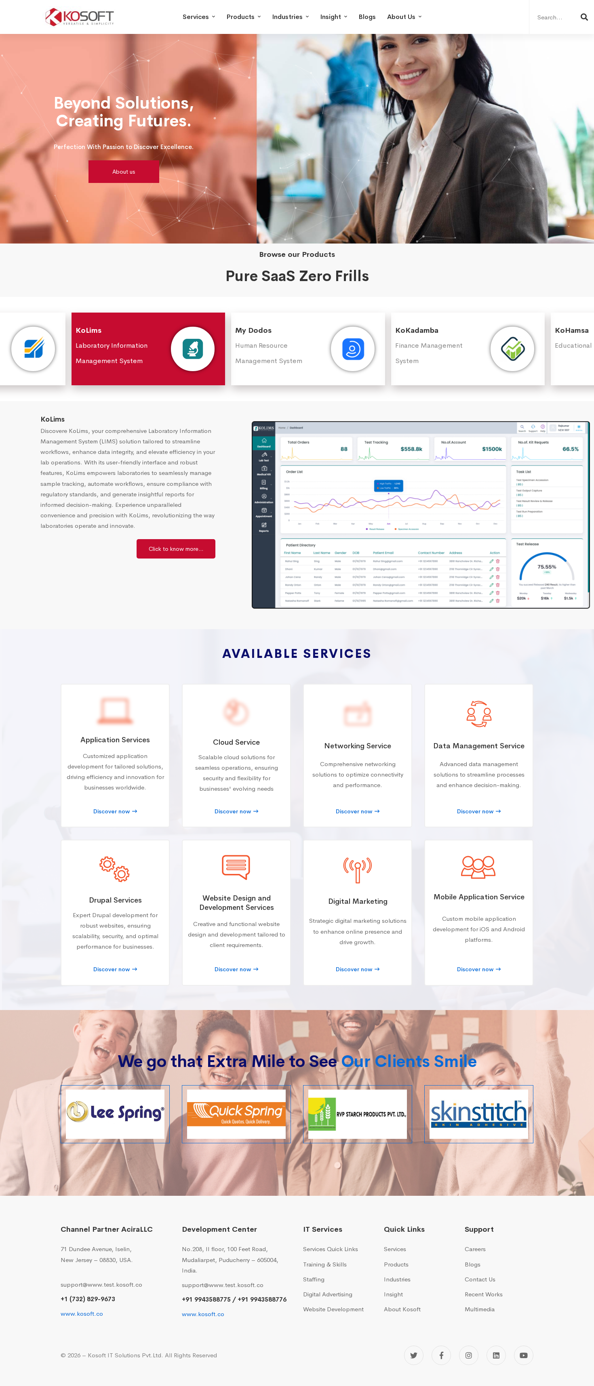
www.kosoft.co (82, 1313)
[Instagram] (468, 1355)
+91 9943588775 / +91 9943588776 (234, 1299)
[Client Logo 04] (115, 1114)
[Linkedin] (496, 1355)
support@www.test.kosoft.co (101, 1284)
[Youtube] (523, 1355)
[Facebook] (441, 1355)
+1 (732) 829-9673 (88, 1299)
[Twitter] (413, 1355)
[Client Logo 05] (236, 1114)
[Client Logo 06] (357, 1114)
